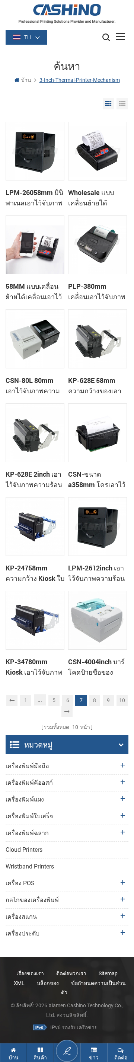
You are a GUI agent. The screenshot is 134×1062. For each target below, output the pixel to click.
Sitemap (108, 973)
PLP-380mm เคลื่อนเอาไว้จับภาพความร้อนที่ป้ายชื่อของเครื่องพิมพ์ (96, 292)
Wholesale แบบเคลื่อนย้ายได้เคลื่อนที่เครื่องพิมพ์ (95, 198)
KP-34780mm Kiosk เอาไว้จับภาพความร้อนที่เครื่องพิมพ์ (34, 667)
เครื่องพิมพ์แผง (25, 799)
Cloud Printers (24, 849)
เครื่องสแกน (21, 916)
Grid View (108, 103)
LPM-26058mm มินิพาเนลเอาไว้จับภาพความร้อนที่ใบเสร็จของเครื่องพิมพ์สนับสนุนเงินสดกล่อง (34, 198)
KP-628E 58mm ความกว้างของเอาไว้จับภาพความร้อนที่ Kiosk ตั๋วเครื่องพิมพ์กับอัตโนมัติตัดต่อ (96, 386)
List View (122, 103)
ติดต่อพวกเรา (71, 973)
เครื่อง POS (20, 883)
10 (122, 700)
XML (19, 983)
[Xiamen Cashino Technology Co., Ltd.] (67, 13)
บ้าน (26, 80)
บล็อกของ (48, 983)
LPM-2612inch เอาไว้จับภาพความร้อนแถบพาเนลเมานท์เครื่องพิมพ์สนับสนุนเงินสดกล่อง (96, 573)
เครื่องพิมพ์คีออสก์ (29, 782)
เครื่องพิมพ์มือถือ (27, 766)
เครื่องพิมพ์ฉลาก (27, 833)
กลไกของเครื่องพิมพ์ (32, 899)
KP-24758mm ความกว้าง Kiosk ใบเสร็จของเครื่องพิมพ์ (35, 573)
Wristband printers (30, 866)
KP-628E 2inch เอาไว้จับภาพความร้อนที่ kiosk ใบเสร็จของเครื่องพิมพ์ (34, 480)
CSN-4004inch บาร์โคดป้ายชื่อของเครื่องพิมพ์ (96, 667)
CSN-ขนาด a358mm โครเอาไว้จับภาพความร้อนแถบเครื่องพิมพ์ (96, 480)
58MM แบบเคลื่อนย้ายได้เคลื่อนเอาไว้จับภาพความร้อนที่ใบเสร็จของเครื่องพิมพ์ (34, 292)
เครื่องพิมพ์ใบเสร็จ (29, 816)
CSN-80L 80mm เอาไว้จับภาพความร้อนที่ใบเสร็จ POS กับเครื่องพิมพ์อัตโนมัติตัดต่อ (33, 386)
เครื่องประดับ (22, 933)
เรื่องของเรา (30, 973)
